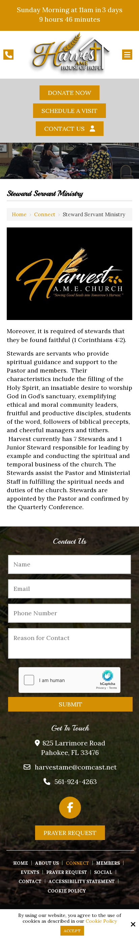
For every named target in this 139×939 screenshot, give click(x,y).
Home (19, 214)
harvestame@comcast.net (76, 767)
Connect (44, 214)
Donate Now (69, 93)
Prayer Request (70, 833)
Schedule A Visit (69, 111)
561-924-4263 (76, 781)
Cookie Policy (101, 921)
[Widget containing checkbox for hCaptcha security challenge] (69, 680)
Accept (72, 930)
